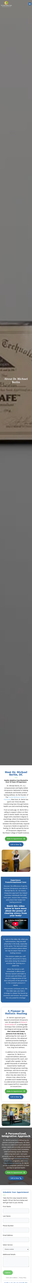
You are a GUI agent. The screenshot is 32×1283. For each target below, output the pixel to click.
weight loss (8, 1161)
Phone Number (8, 1226)
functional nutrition (21, 1159)
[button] (29, 4)
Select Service (8, 1245)
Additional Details (9, 1254)
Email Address (8, 1235)
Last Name (7, 1216)
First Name (7, 1206)
